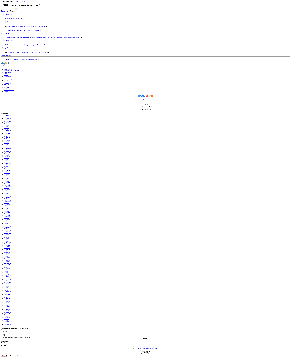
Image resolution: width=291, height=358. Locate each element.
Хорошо (5, 331)
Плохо (4, 334)
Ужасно (4, 335)
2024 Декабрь (7, 295)
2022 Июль (6, 256)
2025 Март (6, 299)
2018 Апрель (7, 189)
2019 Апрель (7, 204)
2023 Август (7, 274)
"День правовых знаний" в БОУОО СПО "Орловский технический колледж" (27, 52)
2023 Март (6, 267)
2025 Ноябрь (7, 310)
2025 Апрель (7, 301)
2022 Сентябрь (7, 259)
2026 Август (7, 323)
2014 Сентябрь (7, 130)
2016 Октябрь (7, 164)
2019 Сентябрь (7, 209)
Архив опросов (11, 340)
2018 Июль (6, 193)
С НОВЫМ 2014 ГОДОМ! (14, 19)
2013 (7, 11)
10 (142, 106)
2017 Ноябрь (7, 182)
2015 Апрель (7, 140)
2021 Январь (7, 231)
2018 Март (6, 188)
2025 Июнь (6, 304)
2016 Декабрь (7, 167)
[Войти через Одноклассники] (152, 96)
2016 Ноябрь (7, 166)
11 (143, 106)
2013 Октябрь (7, 115)
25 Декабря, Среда (5, 22)
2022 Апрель (7, 252)
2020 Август (7, 224)
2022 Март (6, 250)
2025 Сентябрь (7, 308)
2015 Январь (7, 136)
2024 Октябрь (7, 293)
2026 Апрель (7, 317)
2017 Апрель (7, 173)
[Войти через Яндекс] (147, 96)
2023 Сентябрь (7, 275)
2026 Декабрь (7, 324)
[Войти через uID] (139, 96)
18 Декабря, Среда (5, 33)
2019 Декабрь (7, 214)
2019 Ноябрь (7, 212)
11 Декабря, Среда (5, 48)
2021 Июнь (6, 238)
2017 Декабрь (7, 184)
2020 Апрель (7, 219)
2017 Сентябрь (7, 179)
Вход (22, 1)
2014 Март (6, 122)
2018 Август (7, 194)
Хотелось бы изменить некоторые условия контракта (16, 337)
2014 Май (6, 125)
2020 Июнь (6, 222)
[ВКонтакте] (2, 63)
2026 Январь (7, 313)
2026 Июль (6, 321)
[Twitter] (4, 63)
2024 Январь (7, 280)
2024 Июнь (6, 287)
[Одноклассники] (6, 63)
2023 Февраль (7, 265)
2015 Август (7, 145)
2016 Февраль (7, 154)
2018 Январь (7, 185)
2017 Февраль (7, 170)
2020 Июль (6, 223)
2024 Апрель (7, 284)
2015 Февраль (7, 137)
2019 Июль (6, 207)
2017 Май (6, 174)
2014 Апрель (7, 124)
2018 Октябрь (7, 197)
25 (143, 109)
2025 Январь (7, 297)
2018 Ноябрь (7, 199)
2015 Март (6, 139)
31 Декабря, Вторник (6, 14)
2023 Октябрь (7, 276)
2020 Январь (7, 215)
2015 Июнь (6, 143)
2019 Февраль (7, 201)
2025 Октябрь (7, 309)
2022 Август (7, 257)
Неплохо (5, 332)
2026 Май (6, 319)
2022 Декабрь (7, 263)
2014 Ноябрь (7, 133)
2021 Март (6, 234)
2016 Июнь (6, 159)
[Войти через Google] (149, 96)
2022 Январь (7, 248)
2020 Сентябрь (7, 226)
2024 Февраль (7, 282)
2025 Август (7, 306)
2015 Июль (6, 144)
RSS (25, 1)
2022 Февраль (7, 249)
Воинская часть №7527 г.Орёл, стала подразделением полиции (23, 30)
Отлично (5, 329)
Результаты (3, 340)
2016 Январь (7, 152)
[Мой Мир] (8, 63)
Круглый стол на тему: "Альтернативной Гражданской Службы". (24, 59)
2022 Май (6, 253)
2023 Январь (7, 264)
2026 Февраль (7, 314)
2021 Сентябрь (7, 242)
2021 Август (7, 241)
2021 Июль (6, 239)
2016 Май (6, 158)
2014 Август (7, 129)
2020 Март (6, 218)
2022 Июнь (6, 254)
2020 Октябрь (7, 227)
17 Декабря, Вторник (6, 40)
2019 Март (6, 203)
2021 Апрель (7, 235)
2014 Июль (6, 128)
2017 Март (6, 171)
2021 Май (6, 237)
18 (143, 108)
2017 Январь (7, 169)
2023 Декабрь (7, 279)
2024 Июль (6, 289)
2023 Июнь (6, 271)
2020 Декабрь (7, 230)
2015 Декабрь (7, 151)
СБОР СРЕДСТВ (5, 65)
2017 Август (7, 178)
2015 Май (6, 141)
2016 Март (6, 155)
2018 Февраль (7, 186)
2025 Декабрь (7, 312)
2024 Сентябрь (7, 291)
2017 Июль (6, 177)
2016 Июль (6, 160)
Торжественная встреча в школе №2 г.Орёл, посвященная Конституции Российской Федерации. (32, 45)
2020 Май (6, 220)
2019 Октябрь (7, 211)
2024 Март (6, 283)
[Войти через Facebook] (144, 96)
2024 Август (7, 290)
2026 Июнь (6, 320)
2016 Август (7, 162)
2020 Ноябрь (7, 229)
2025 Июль (6, 305)
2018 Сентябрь (7, 196)
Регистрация (17, 1)
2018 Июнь (6, 192)
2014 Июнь (6, 126)
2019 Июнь (6, 205)
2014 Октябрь (7, 132)
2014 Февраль (7, 121)
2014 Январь (7, 119)
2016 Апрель (7, 156)
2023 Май (6, 269)
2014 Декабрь (7, 134)
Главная (3, 11)
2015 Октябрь (7, 148)
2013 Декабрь (7, 118)
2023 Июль (6, 272)
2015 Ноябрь (7, 149)
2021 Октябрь (7, 244)
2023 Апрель (7, 268)
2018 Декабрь (7, 200)
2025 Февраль (7, 298)
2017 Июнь (6, 175)
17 (142, 108)
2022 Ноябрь (7, 261)
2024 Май (6, 286)
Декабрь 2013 (145, 99)
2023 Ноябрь (7, 278)
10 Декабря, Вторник (6, 55)
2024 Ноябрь (7, 294)
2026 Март (6, 316)
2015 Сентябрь (7, 147)
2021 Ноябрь (7, 245)
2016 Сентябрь (7, 163)
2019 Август (7, 208)
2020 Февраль (7, 216)
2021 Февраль (7, 233)
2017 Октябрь (7, 181)
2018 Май (6, 190)
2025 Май (6, 302)
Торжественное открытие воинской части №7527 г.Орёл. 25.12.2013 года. (26, 26)
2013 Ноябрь (7, 117)
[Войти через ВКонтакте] (141, 96)
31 (142, 111)
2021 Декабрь (7, 246)
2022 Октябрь (7, 260)
